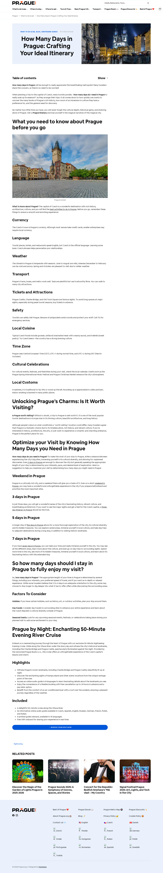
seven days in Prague (31, 546)
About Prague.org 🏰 (62, 816)
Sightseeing (18, 744)
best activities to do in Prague (63, 209)
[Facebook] (13, 815)
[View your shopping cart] (160, 9)
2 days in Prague (35, 462)
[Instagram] (17, 815)
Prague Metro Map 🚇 (113, 809)
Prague (15, 16)
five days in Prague (35, 525)
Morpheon (43, 867)
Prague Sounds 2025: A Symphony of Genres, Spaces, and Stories (61, 789)
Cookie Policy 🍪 (136, 816)
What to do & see (27, 16)
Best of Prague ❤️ (61, 809)
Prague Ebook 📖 (85, 809)
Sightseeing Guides (50, 32)
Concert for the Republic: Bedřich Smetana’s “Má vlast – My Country (98, 789)
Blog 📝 (81, 816)
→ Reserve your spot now (60, 727)
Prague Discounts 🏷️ (138, 809)
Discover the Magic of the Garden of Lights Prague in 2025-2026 (27, 789)
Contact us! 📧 (59, 822)
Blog (38, 32)
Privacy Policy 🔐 (111, 816)
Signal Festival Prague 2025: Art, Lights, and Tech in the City (135, 789)
